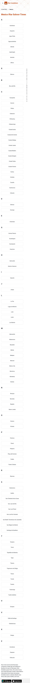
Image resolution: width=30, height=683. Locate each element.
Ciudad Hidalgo (12, 140)
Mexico (11, 9)
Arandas (12, 57)
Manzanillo (12, 334)
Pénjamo (12, 448)
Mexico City (12, 366)
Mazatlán (12, 344)
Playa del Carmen (12, 454)
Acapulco (12, 31)
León (12, 312)
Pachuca (12, 438)
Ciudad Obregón (12, 156)
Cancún (12, 103)
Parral (12, 443)
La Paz (12, 301)
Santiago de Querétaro (12, 530)
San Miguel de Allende (12, 525)
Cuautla (12, 182)
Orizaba (12, 426)
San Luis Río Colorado (12, 514)
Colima (12, 172)
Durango (12, 210)
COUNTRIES (4, 9)
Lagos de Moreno (12, 306)
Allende (12, 46)
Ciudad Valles (12, 161)
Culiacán (12, 193)
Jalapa (12, 289)
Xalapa (12, 635)
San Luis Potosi (12, 509)
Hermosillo (12, 261)
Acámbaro (12, 25)
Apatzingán (12, 52)
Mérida (12, 350)
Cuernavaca (12, 187)
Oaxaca (12, 421)
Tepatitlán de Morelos (12, 552)
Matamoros (12, 339)
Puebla (12, 459)
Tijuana (12, 563)
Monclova (12, 371)
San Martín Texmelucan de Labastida (12, 519)
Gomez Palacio (12, 233)
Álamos (12, 74)
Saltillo (12, 493)
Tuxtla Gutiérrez (12, 595)
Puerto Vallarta (12, 464)
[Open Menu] (2, 3)
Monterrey (12, 376)
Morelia (12, 382)
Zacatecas (12, 647)
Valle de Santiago (12, 618)
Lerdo (12, 317)
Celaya (12, 108)
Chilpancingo (12, 124)
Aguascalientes (12, 41)
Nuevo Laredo (12, 409)
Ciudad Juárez (12, 145)
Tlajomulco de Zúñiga (12, 568)
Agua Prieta (12, 36)
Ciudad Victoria (12, 166)
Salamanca (12, 488)
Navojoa (12, 393)
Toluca (12, 573)
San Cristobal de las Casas (12, 498)
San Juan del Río (12, 503)
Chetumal (12, 113)
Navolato (12, 399)
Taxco (12, 547)
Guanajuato (12, 244)
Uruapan (12, 606)
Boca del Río (12, 86)
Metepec (12, 355)
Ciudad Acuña (12, 129)
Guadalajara (12, 238)
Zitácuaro (12, 657)
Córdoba (12, 177)
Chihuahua (12, 119)
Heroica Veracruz (12, 266)
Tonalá (12, 579)
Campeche (12, 97)
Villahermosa (12, 623)
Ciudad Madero (12, 150)
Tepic (12, 558)
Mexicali (12, 360)
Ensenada (12, 221)
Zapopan (12, 652)
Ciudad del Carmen (12, 134)
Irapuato (12, 278)
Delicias (12, 204)
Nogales (12, 404)
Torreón (12, 584)
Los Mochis (12, 322)
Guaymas (12, 249)
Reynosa (12, 476)
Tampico (12, 542)
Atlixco (12, 62)
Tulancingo (12, 589)
